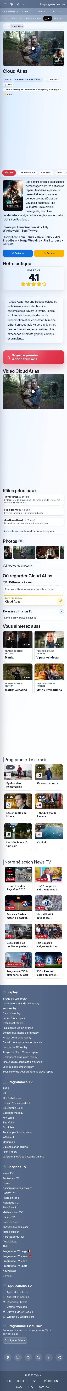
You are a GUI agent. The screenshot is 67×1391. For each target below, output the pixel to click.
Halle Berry (44, 237)
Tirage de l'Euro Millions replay (20, 1052)
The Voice (9, 1122)
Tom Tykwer (30, 230)
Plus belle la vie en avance (18, 1027)
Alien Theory (10, 1151)
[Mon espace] (11, 4)
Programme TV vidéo (15, 1260)
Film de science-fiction (27, 79)
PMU (5, 1246)
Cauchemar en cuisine (15, 1146)
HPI (5, 1093)
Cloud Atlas (17, 26)
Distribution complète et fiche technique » (28, 531)
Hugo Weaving (30, 240)
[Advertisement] (33, 133)
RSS (36, 1381)
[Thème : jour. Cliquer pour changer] (17, 4)
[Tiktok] (49, 1357)
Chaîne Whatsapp (17, 1306)
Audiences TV (11, 1178)
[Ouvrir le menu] (5, 4)
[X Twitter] (18, 1357)
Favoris (50, 253)
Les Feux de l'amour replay (18, 1066)
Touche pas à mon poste (17, 1132)
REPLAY (41, 12)
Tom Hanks (26, 237)
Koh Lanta (8, 1117)
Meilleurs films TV (13, 1212)
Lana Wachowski (28, 227)
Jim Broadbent (13, 520)
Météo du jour (11, 1231)
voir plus (8, 244)
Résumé (8, 172)
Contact (7, 1275)
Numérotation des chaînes (17, 1188)
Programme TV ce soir (25, 759)
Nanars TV (9, 1217)
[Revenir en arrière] (24, 4)
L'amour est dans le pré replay (20, 1056)
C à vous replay (12, 1013)
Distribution (10, 237)
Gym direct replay (13, 1022)
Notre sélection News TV (27, 862)
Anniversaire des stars (15, 1226)
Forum (6, 1183)
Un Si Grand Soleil (13, 1107)
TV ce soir (17, 18)
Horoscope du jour (13, 1236)
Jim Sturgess (52, 240)
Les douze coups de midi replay (21, 1003)
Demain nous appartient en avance (22, 1042)
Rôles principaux (20, 490)
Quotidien (8, 1127)
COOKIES (22, 1381)
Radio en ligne (11, 1197)
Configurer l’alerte (15, 1340)
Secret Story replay (14, 1018)
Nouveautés (9, 1270)
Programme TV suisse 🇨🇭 (17, 1256)
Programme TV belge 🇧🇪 (17, 1251)
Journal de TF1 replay (15, 1047)
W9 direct (8, 1137)
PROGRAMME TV (10, 12)
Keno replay (9, 1008)
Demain (58, 18)
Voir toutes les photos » (17, 565)
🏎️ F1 (48, 18)
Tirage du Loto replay (15, 998)
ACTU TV (57, 12)
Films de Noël (10, 1222)
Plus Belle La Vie (12, 1098)
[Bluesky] (28, 1357)
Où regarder (27, 172)
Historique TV (10, 1202)
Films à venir (10, 1207)
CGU (8, 1381)
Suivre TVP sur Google (20, 1311)
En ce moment (33, 18)
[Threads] (38, 1357)
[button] (59, 1357)
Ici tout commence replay (17, 1037)
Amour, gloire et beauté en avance (22, 1061)
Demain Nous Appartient (16, 1103)
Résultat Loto (10, 1241)
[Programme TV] (5, 26)
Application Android (18, 1296)
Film (6, 79)
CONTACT (45, 1386)
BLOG (19, 1386)
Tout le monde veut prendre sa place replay (28, 1071)
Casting (46, 172)
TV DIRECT (26, 12)
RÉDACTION (51, 1381)
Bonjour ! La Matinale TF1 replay (21, 1032)
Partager (19, 253)
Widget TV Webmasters (20, 1316)
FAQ (31, 1386)
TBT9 (6, 1088)
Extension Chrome (17, 1301)
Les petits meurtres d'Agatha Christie (23, 1156)
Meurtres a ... (10, 1141)
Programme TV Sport (15, 1265)
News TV (8, 1173)
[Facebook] (8, 1357)
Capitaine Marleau (13, 1112)
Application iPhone (17, 1292)
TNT (6, 18)
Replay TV (9, 1192)
